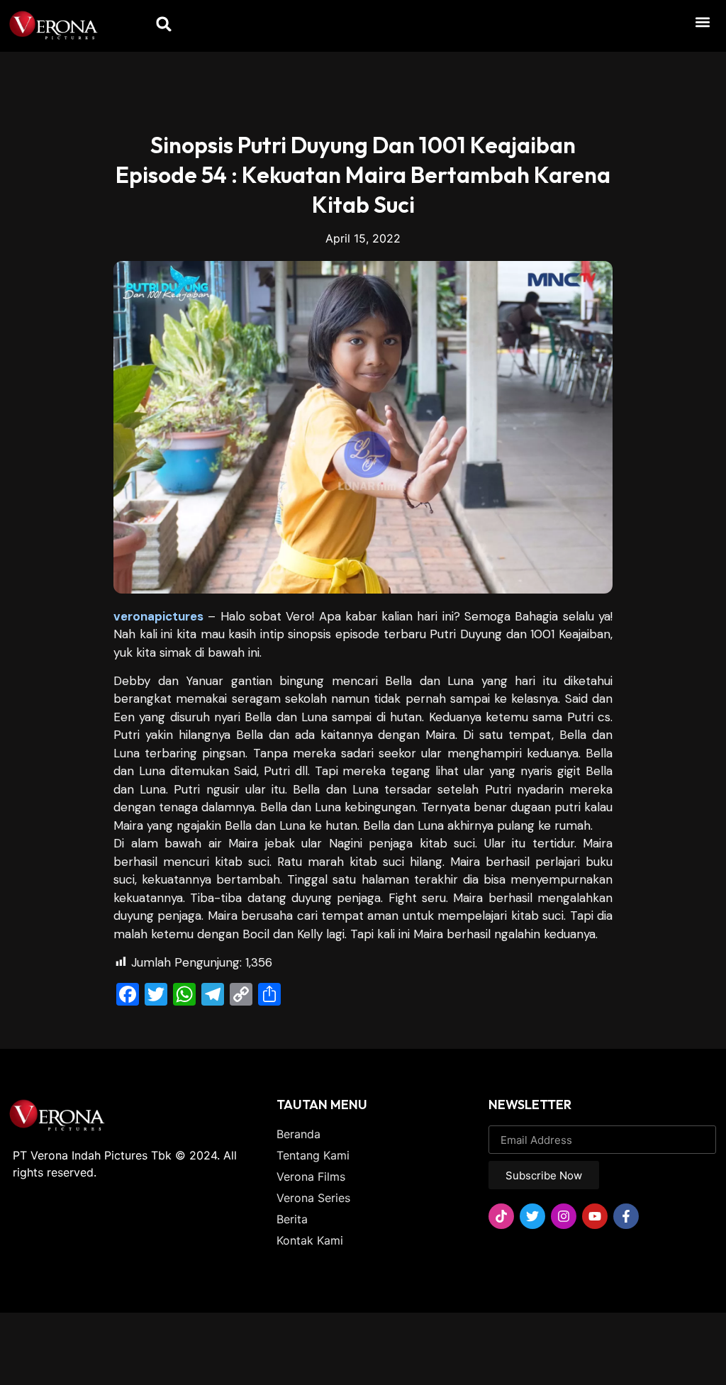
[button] (702, 21)
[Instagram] (563, 1216)
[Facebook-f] (626, 1216)
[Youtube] (595, 1216)
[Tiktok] (501, 1216)
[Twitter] (532, 1216)
